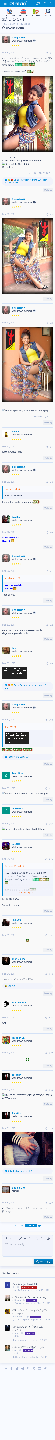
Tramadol (25, 1290)
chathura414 (18, 1316)
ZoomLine (17, 773)
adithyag (16, 1300)
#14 (51, 935)
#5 (51, 482)
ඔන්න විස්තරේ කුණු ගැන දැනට (29, 1347)
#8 (51, 625)
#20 (51, 1203)
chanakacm (18, 958)
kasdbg (16, 517)
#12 (51, 824)
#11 (51, 788)
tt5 (13, 1287)
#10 (51, 720)
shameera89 (19, 1002)
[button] (5, 3)
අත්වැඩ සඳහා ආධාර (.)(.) (25, 1284)
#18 (51, 1090)
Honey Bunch (21, 1357)
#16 (51, 1017)
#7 (51, 571)
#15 (51, 974)
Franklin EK (18, 1037)
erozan (15, 1333)
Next (29, 1225)
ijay (14, 648)
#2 (51, 214)
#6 (51, 532)
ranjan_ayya (21, 1340)
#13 (51, 859)
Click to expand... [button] (27, 892)
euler (14, 1350)
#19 (51, 1128)
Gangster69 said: (13, 866)
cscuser (25, 1303)
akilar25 (16, 919)
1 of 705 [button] (19, 1225)
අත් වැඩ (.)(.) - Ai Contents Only (29, 1297)
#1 (51, 52)
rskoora (16, 431)
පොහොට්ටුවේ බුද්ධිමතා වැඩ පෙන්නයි (27, 1328)
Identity (16, 1074)
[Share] (47, 52)
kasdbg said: (11, 578)
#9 (51, 663)
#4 (51, 447)
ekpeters (26, 1320)
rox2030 (16, 843)
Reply (49, 190)
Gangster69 (9, 24)
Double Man (19, 1187)
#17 (51, 1053)
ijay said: (9, 726)
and (18, 756)
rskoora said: (11, 489)
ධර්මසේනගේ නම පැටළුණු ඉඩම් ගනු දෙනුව (29, 1311)
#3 (51, 323)
